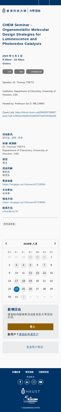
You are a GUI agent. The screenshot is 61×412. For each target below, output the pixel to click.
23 (9, 288)
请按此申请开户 (28, 334)
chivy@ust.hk (10, 211)
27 (16, 257)
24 (16, 288)
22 (51, 281)
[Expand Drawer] (44, 2)
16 (9, 281)
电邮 (21, 72)
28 (23, 257)
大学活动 (34, 10)
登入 (32, 326)
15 (51, 273)
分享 (9, 72)
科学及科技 (9, 224)
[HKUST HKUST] (14, 10)
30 (37, 257)
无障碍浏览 (44, 372)
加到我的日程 (36, 72)
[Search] (56, 2)
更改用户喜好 (34, 346)
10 (16, 273)
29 (30, 257)
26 (9, 257)
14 (44, 273)
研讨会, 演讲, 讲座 (13, 137)
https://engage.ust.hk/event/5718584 (24, 184)
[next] (55, 244)
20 (37, 281)
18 (23, 281)
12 (30, 273)
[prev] (6, 244)
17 (16, 281)
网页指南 (29, 372)
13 (37, 273)
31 (44, 257)
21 (44, 281)
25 (23, 288)
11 (23, 273)
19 (30, 281)
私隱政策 (16, 372)
